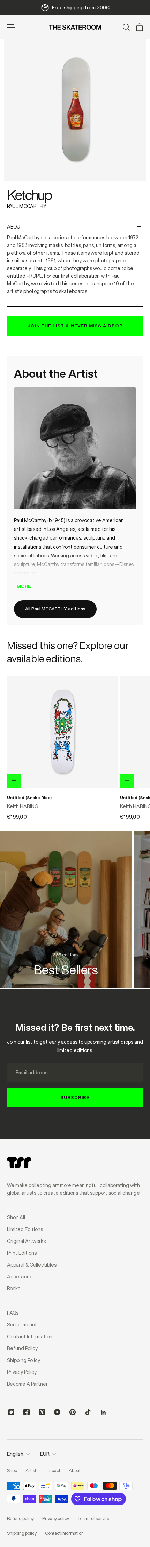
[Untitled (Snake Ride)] (62, 732)
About (15, 226)
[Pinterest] (72, 1412)
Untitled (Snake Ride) (29, 797)
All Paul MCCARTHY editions (55, 608)
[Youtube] (57, 1412)
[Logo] (75, 27)
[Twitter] (42, 1412)
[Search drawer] (126, 27)
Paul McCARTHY (26, 206)
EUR (45, 1454)
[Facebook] (26, 1412)
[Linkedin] (103, 1412)
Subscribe (75, 1097)
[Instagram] (11, 1412)
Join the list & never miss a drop (75, 326)
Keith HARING (22, 806)
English (15, 1454)
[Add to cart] (14, 781)
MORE (24, 586)
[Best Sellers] (66, 909)
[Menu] (11, 27)
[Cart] (139, 27)
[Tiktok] (88, 1412)
